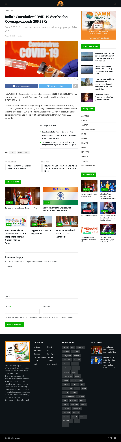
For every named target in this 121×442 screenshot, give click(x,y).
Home (7, 11)
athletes (80, 347)
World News (67, 421)
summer (66, 408)
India (12, 11)
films (77, 388)
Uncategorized (88, 165)
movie (82, 400)
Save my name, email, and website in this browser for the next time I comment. (40, 317)
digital (77, 376)
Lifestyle (85, 152)
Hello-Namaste (68, 396)
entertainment (76, 380)
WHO (26, 152)
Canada (10, 202)
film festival (67, 388)
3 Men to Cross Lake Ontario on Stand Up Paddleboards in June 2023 (104, 70)
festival (75, 384)
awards (66, 351)
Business (85, 120)
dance (74, 372)
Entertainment (88, 129)
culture (66, 372)
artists (65, 347)
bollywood (67, 356)
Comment (10, 266)
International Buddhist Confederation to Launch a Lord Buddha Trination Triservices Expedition (104, 84)
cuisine (74, 364)
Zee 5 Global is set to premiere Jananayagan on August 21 (107, 239)
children (77, 360)
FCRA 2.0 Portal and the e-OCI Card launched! (65, 233)
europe (66, 384)
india (20, 152)
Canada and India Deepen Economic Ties (57, 132)
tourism (66, 417)
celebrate (67, 360)
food (84, 388)
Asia (72, 347)
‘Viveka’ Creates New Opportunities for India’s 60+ (88, 239)
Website (46, 307)
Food (83, 134)
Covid (13, 152)
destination (67, 376)
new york (74, 404)
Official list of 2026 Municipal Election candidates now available (107, 196)
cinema (66, 364)
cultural (75, 368)
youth (65, 425)
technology (77, 408)
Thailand (66, 413)
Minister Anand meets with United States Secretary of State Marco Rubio (108, 218)
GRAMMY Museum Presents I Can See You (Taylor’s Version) (104, 97)
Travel (84, 161)
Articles (85, 116)
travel (74, 417)
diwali (65, 380)
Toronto (76, 413)
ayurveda (75, 351)
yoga (77, 421)
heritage (81, 396)
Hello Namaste (15, 438)
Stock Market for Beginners (89, 216)
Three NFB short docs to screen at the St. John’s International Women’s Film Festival (105, 57)
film (82, 384)
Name (8, 296)
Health (84, 143)
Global (84, 138)
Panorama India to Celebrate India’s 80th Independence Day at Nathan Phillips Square (15, 237)
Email (8, 307)
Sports (84, 156)
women (82, 417)
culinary (66, 368)
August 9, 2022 (10, 36)
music (65, 404)
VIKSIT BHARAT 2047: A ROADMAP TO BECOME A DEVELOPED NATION (57, 209)
